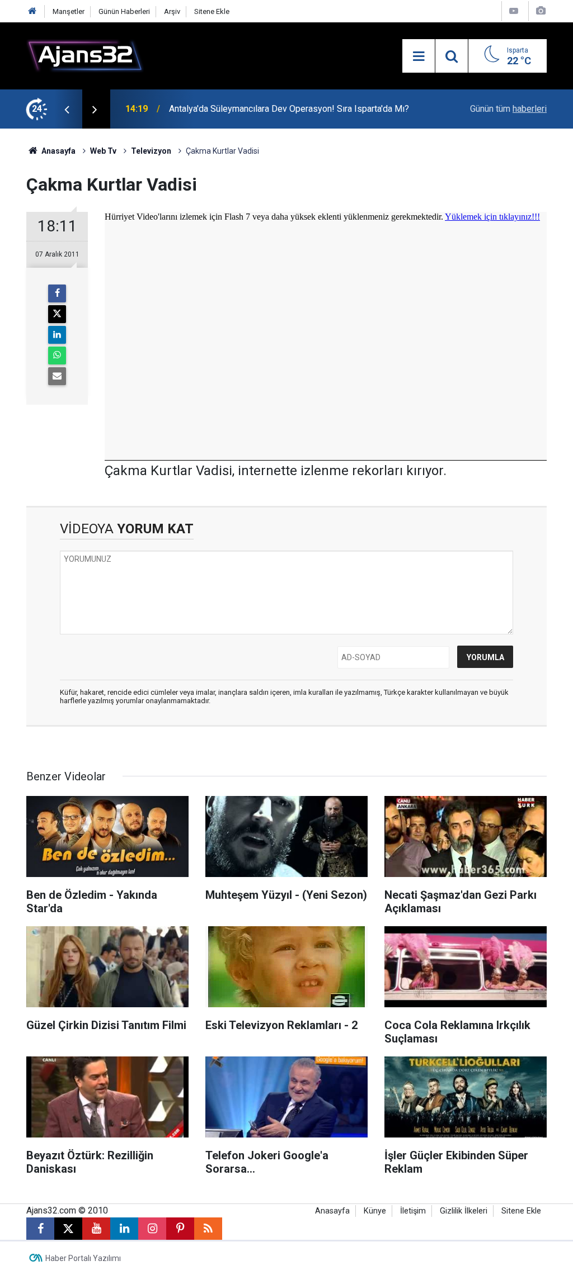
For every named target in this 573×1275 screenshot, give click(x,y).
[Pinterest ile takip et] (180, 1228)
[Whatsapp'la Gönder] (57, 355)
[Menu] (418, 56)
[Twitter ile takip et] (68, 1228)
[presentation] (67, 109)
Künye (375, 1211)
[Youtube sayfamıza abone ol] (96, 1228)
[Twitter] (57, 314)
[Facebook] (57, 293)
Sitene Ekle (211, 11)
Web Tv (103, 150)
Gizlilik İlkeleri (463, 1211)
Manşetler (68, 11)
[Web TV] (514, 11)
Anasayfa (58, 150)
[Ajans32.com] (85, 55)
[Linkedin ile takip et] (124, 1228)
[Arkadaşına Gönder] (57, 376)
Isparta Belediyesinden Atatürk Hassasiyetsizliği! (266, 108)
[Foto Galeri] (540, 11)
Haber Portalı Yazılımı (83, 1258)
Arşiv (172, 11)
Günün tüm (508, 108)
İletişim (413, 1211)
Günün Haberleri (124, 11)
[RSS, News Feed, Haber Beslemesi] (208, 1228)
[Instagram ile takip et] (152, 1228)
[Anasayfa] (32, 11)
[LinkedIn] (57, 335)
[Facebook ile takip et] (40, 1228)
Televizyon (151, 150)
